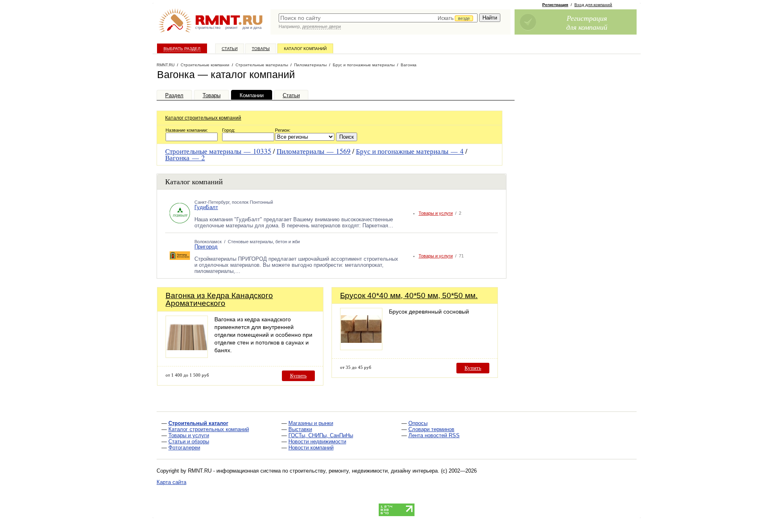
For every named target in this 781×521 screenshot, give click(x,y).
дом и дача (252, 28)
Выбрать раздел (182, 48)
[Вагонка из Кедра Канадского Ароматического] (186, 356)
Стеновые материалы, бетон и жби (264, 241)
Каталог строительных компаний (203, 118)
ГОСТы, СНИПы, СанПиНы (320, 435)
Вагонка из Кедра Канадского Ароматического (219, 299)
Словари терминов (431, 429)
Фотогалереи (184, 448)
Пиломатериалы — (314, 151)
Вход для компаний (593, 4)
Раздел (174, 95)
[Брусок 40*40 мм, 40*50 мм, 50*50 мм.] (361, 348)
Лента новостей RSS (434, 435)
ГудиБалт (206, 207)
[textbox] (378, 17)
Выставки (300, 429)
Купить (298, 376)
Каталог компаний (305, 48)
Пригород (206, 247)
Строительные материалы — (218, 151)
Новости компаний (311, 448)
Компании (252, 95)
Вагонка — (185, 157)
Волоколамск (208, 241)
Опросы (418, 423)
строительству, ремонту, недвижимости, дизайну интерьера (364, 471)
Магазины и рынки (310, 423)
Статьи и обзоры (188, 441)
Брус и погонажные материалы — (410, 151)
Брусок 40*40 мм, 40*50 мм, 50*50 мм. (409, 295)
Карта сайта (171, 482)
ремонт (231, 28)
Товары (261, 48)
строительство (207, 28)
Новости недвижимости (317, 441)
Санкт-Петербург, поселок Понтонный (233, 202)
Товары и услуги (436, 213)
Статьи (230, 48)
